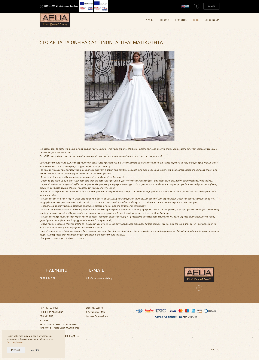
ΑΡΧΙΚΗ (150, 20)
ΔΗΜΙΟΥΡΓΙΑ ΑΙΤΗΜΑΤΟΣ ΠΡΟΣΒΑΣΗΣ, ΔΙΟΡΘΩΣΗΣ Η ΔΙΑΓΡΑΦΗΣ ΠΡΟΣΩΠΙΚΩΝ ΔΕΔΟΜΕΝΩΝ (59, 328)
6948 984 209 (49, 6)
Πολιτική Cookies (15, 342)
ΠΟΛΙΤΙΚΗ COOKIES (49, 308)
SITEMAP (44, 320)
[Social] (196, 6)
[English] (183, 6)
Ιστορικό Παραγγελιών (97, 316)
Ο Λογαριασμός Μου (95, 312)
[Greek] (187, 6)
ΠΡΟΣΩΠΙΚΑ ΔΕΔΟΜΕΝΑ (51, 312)
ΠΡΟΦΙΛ (164, 20)
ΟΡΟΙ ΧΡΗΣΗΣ (46, 316)
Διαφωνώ (35, 350)
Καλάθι (211, 6)
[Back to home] (55, 20)
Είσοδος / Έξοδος (94, 308)
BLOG (196, 20)
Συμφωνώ (15, 350)
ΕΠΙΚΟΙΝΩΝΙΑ (212, 20)
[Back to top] (217, 349)
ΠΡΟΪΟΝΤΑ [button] (181, 20)
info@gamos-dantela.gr (99, 278)
